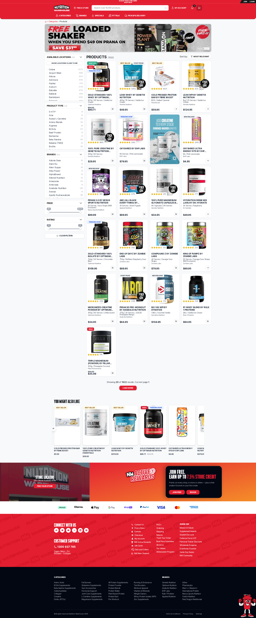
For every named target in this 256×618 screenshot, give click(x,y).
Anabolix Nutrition (169, 588)
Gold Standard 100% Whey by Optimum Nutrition (153, 449)
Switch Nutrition (188, 596)
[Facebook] (56, 530)
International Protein (190, 591)
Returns (159, 535)
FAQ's (158, 524)
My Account (139, 538)
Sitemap (199, 614)
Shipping (160, 531)
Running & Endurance (143, 582)
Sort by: (183, 56)
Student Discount (187, 535)
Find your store (45, 486)
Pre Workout (113, 599)
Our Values (160, 548)
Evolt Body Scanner (188, 548)
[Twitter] (74, 530)
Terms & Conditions (173, 614)
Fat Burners (86, 582)
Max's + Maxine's (189, 588)
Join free (176, 492)
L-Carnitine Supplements (92, 596)
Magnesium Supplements (92, 599)
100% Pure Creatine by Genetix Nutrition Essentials (94, 450)
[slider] (49, 212)
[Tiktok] (86, 530)
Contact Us (139, 524)
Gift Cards (139, 546)
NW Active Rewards (142, 542)
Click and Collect (141, 549)
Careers (137, 531)
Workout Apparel (141, 588)
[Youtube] (68, 530)
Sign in (193, 492)
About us (160, 545)
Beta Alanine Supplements (65, 588)
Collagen (57, 594)
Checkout (139, 535)
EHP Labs (166, 591)
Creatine (57, 596)
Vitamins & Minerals (142, 591)
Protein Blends (114, 588)
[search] (166, 8)
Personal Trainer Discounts (191, 542)
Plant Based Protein (116, 594)
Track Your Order (163, 538)
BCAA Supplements (62, 585)
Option (60, 442)
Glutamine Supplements (91, 585)
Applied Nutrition (169, 596)
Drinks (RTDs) (60, 599)
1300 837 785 (66, 546)
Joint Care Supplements (91, 594)
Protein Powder (114, 585)
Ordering (160, 528)
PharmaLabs (187, 585)
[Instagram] (62, 530)
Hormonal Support (89, 591)
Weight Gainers (140, 594)
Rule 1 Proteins (168, 594)
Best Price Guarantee (165, 541)
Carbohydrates (60, 591)
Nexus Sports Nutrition (191, 594)
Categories (53, 21)
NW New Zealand (141, 553)
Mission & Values (187, 528)
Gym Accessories (89, 588)
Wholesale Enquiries (188, 545)
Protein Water (114, 591)
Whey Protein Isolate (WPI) (145, 596)
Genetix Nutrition (169, 582)
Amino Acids (59, 582)
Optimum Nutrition (169, 585)
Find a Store (140, 528)
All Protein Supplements (118, 582)
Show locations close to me (64, 63)
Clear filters (66, 235)
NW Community (186, 555)
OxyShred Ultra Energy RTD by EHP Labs (181, 449)
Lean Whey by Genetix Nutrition (122, 449)
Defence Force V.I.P (188, 538)
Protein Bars (113, 596)
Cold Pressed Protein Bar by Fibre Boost (67, 449)
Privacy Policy (188, 614)
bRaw (184, 582)
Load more (128, 388)
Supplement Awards (188, 531)
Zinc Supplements (141, 599)
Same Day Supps (187, 552)
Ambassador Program (165, 552)
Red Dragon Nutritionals (192, 599)
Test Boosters (139, 585)
